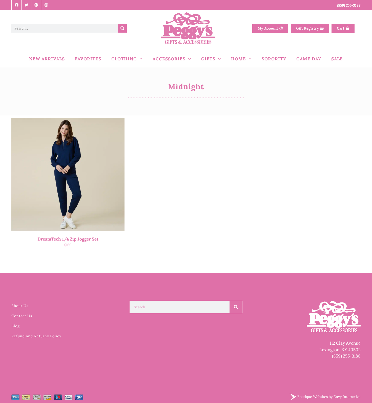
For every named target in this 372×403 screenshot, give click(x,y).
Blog (15, 326)
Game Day (308, 59)
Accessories (169, 59)
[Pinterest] (36, 5)
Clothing (124, 59)
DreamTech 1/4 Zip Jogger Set (67, 239)
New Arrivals (47, 59)
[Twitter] (26, 5)
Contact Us (21, 316)
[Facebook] (17, 5)
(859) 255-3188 (346, 356)
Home (238, 59)
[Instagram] (46, 5)
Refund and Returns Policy (36, 336)
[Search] (122, 28)
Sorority (274, 59)
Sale (337, 59)
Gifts (208, 59)
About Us (19, 305)
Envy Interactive (347, 396)
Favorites (88, 59)
